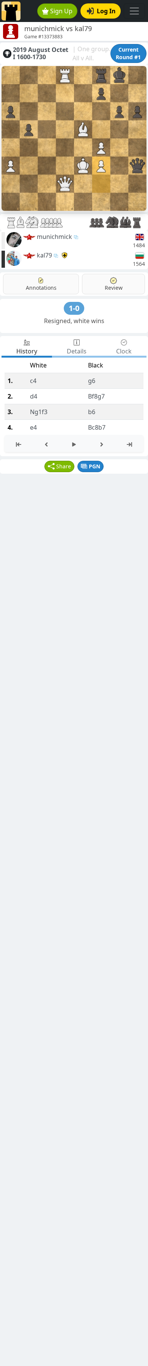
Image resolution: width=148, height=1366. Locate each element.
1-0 (74, 308)
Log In (106, 11)
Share (63, 466)
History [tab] (26, 351)
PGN (94, 466)
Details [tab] (77, 351)
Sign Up (61, 11)
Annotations (41, 287)
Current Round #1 (128, 53)
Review (114, 287)
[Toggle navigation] (134, 11)
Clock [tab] (124, 351)
